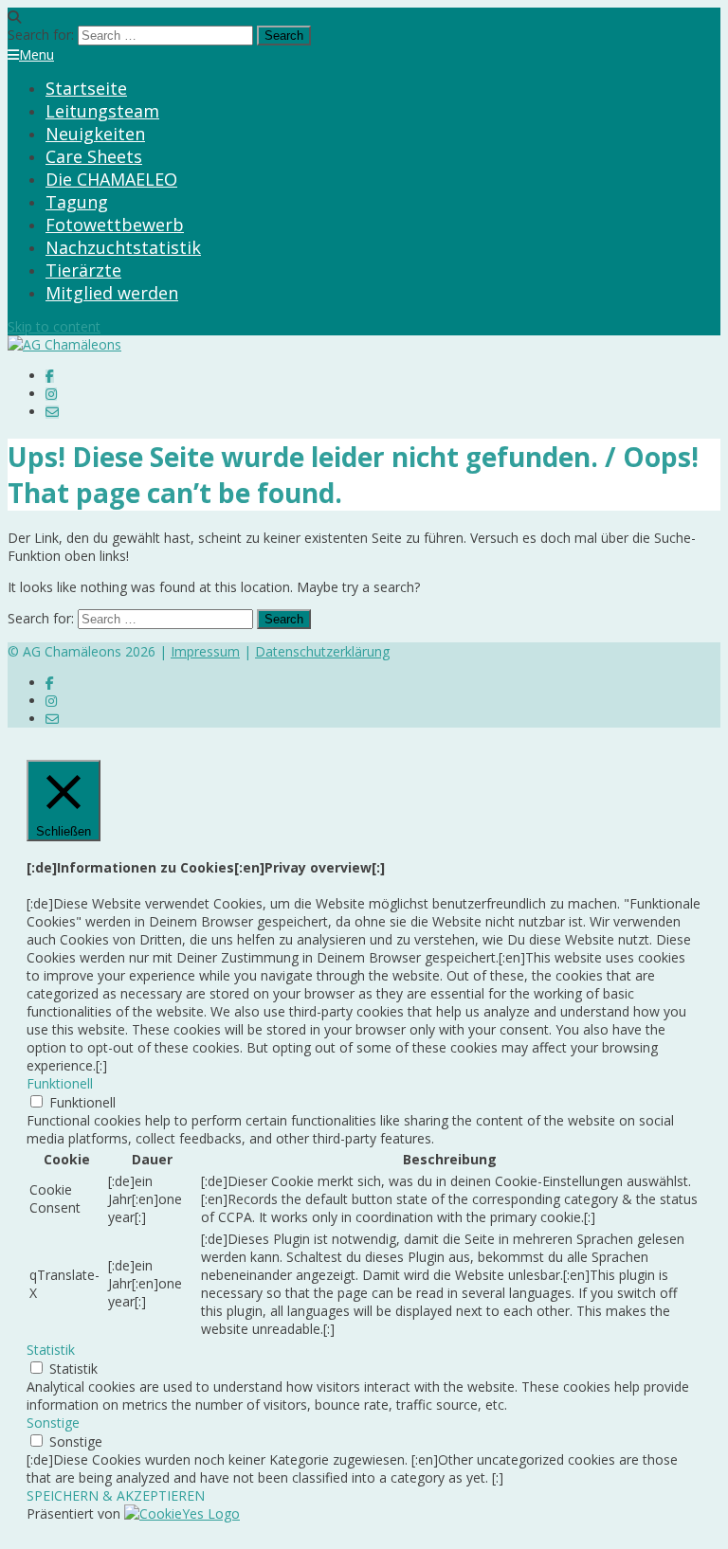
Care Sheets (94, 156)
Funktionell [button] (60, 1083)
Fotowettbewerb (115, 224)
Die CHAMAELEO (111, 179)
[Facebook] (50, 376)
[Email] (52, 412)
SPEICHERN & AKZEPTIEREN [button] (116, 1495)
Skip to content (54, 326)
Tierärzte (83, 270)
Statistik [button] (51, 1350)
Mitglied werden (112, 292)
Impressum (205, 651)
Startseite (86, 88)
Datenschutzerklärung (322, 651)
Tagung (77, 201)
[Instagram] (51, 394)
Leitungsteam (102, 110)
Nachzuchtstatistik (123, 247)
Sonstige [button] (53, 1423)
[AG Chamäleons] (64, 344)
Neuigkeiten (95, 133)
